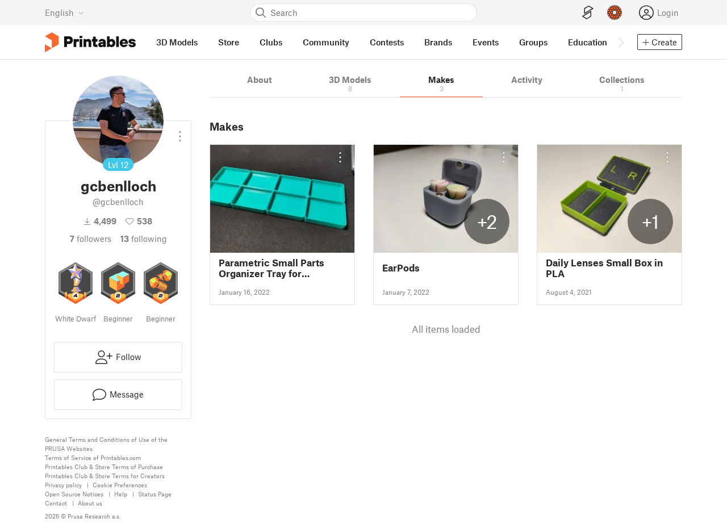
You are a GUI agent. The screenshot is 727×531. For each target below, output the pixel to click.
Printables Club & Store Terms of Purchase (104, 466)
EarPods (401, 267)
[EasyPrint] (587, 13)
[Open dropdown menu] (180, 131)
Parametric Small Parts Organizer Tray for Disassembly (271, 268)
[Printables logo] (90, 42)
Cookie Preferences (120, 484)
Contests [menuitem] (387, 42)
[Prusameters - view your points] (614, 12)
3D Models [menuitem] (177, 42)
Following (143, 238)
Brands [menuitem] (438, 42)
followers (90, 238)
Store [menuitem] (228, 42)
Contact (56, 503)
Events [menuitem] (486, 42)
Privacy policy (63, 484)
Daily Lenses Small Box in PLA (604, 268)
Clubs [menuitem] (271, 42)
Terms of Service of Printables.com (93, 457)
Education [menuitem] (587, 42)
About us (90, 503)
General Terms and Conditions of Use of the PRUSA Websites (106, 444)
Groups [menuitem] (533, 42)
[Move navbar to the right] (620, 42)
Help (120, 493)
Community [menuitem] (326, 42)
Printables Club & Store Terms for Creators (105, 475)
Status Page (155, 493)
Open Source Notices (74, 493)
